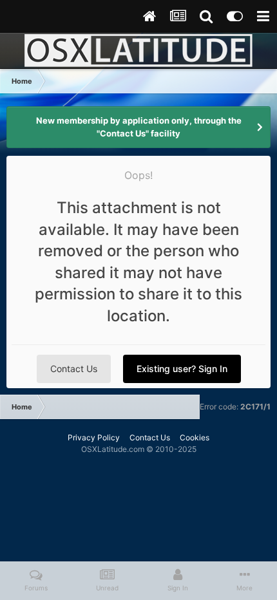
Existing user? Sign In (182, 368)
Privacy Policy (94, 437)
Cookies (194, 437)
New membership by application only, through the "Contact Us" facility (139, 126)
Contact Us (73, 368)
